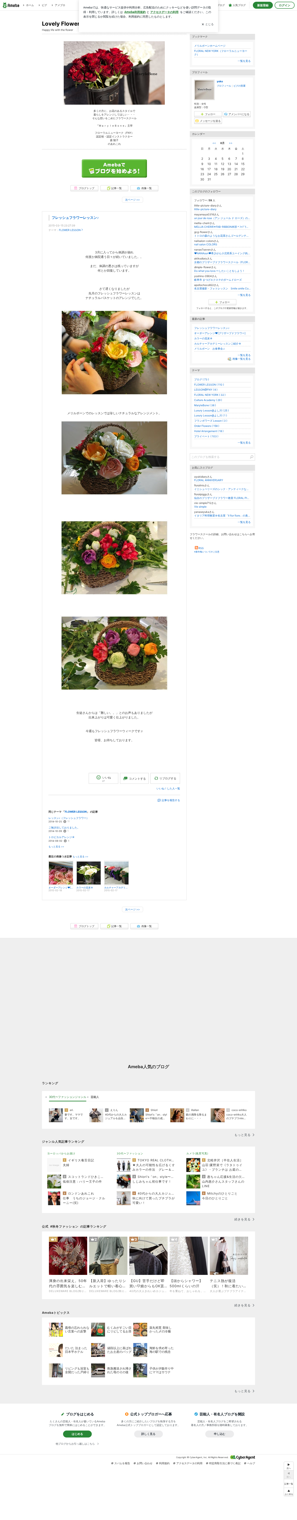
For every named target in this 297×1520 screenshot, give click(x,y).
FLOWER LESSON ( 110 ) (209, 384)
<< (214, 143)
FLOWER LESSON (70, 230)
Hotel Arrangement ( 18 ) (209, 431)
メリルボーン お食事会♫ (209, 348)
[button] (289, 1492)
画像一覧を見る (241, 358)
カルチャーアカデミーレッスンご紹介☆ (217, 343)
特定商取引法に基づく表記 (224, 1463)
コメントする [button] (137, 778)
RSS (201, 548)
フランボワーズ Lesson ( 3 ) (210, 420)
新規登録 (263, 5)
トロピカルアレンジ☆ (61, 837)
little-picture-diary (205, 209)
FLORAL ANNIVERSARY (208, 480)
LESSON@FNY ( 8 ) (205, 389)
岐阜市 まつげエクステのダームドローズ (218, 279)
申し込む (219, 1434)
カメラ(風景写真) (197, 1153)
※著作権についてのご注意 (206, 551)
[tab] (67, 1097)
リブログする (167, 778)
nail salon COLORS (205, 244)
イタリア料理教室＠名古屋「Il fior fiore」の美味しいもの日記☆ (222, 515)
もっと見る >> (56, 846)
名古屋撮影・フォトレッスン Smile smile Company (222, 288)
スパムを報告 (122, 1463)
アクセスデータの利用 (189, 1463)
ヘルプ (251, 1463)
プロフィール (224, 85)
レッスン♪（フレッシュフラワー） (68, 818)
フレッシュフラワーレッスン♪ (75, 218)
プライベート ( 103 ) (206, 436)
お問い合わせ (144, 1463)
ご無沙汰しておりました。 (64, 827)
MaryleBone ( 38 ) (205, 405)
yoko (220, 81)
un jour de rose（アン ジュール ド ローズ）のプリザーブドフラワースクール (222, 218)
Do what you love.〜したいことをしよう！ (219, 270)
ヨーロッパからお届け (61, 1153)
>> (230, 143)
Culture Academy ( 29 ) (208, 400)
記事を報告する (171, 800)
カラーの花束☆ (203, 338)
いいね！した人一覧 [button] (168, 788)
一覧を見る (244, 61)
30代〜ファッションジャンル (67, 1097)
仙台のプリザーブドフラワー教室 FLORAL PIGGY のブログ (222, 498)
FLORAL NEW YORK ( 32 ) (209, 394)
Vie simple (200, 506)
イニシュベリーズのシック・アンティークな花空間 (222, 489)
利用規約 (164, 1463)
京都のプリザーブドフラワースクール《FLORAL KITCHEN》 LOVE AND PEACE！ (222, 262)
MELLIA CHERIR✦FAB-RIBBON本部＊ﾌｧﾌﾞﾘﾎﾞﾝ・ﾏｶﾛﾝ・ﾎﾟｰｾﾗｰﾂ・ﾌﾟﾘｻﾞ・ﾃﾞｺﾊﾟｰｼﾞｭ (222, 226)
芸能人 (95, 1097)
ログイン (284, 5)
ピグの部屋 (239, 85)
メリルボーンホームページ (209, 45)
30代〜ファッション (130, 1153)
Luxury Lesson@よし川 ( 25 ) (211, 410)
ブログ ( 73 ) (201, 379)
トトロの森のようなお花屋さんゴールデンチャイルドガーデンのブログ (222, 235)
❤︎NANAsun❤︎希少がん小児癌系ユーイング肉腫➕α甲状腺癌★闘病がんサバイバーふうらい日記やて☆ (222, 253)
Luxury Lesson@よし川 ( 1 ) (210, 415)
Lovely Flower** (64, 23)
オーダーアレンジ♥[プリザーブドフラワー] (219, 333)
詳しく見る (148, 1434)
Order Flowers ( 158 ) (206, 425)
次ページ (132, 199)
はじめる (77, 1434)
